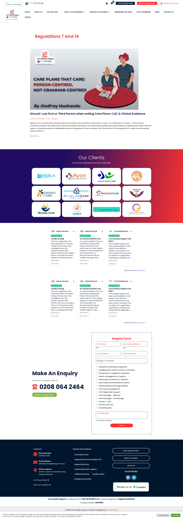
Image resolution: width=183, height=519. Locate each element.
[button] (44, 395)
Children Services (81, 474)
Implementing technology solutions (113, 386)
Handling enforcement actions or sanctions (117, 370)
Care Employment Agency (85, 469)
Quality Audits (98, 474)
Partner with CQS (106, 404)
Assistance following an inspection (113, 367)
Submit (122, 425)
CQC (48, 119)
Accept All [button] (175, 515)
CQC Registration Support (109, 392)
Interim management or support (112, 376)
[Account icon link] (107, 3)
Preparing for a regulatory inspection (114, 373)
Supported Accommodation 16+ (88, 459)
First (97, 348)
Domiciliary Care (81, 454)
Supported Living (81, 464)
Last (124, 348)
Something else (105, 408)
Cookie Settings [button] (163, 515)
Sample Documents (82, 479)
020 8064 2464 (44, 456)
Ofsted (54, 119)
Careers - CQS (105, 401)
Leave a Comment (37, 119)
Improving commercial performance (114, 382)
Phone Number (45, 453)
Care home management (109, 389)
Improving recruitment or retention (113, 379)
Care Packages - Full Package (111, 398)
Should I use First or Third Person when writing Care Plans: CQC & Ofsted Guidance (87, 114)
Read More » (35, 136)
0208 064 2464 (61, 387)
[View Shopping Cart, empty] (112, 3)
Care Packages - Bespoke (109, 395)
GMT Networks (112, 510)
